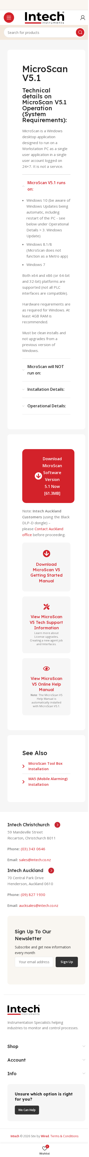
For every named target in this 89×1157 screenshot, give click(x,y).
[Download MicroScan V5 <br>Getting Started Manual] (46, 553)
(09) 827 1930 (33, 894)
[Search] (80, 32)
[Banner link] (46, 1102)
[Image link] (23, 1009)
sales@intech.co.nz (35, 859)
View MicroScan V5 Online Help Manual (46, 684)
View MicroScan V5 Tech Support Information (46, 622)
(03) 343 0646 (33, 848)
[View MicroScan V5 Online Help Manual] (46, 669)
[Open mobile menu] (9, 17)
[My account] (83, 17)
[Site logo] (44, 17)
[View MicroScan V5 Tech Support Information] (46, 607)
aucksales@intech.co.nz (38, 905)
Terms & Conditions (64, 1136)
